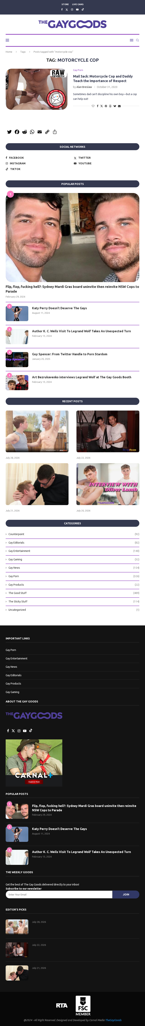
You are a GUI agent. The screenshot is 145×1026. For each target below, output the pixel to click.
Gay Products (73, 584)
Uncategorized (73, 609)
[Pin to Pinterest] (106, 106)
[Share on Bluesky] (114, 106)
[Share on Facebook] (97, 106)
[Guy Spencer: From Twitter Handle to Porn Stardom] (17, 359)
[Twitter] (67, 9)
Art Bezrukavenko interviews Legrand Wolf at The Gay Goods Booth (81, 377)
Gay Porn (73, 576)
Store (65, 4)
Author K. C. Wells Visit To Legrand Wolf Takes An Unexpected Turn (81, 331)
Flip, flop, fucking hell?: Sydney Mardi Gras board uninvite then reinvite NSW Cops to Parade (72, 289)
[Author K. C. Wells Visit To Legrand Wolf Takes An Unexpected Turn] (17, 336)
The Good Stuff (73, 593)
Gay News (73, 567)
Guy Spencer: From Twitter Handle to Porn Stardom (69, 354)
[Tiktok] (83, 9)
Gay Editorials (73, 542)
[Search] (137, 40)
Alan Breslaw (84, 86)
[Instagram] (72, 9)
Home (9, 51)
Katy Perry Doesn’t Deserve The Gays (59, 308)
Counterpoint (73, 534)
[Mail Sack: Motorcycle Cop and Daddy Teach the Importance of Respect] (36, 89)
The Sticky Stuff (73, 601)
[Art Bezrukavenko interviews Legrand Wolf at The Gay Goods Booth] (17, 382)
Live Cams (77, 4)
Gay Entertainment (73, 550)
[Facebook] (61, 9)
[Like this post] (93, 106)
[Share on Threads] (110, 106)
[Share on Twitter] (101, 106)
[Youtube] (77, 9)
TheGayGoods (113, 1020)
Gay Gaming (73, 559)
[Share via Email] (119, 106)
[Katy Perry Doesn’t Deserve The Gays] (17, 313)
